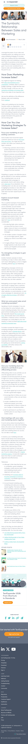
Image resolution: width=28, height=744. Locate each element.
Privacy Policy (4, 730)
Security (18, 730)
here (9, 220)
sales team (7, 184)
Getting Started (5, 681)
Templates (4, 662)
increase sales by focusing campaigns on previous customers (13, 476)
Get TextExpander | (14, 8)
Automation (4, 704)
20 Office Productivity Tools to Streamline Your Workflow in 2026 (16, 558)
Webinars (3, 678)
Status (22, 730)
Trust (3, 732)
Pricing (3, 660)
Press (2, 720)
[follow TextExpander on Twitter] (8, 650)
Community (4, 688)
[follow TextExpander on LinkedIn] (3, 650)
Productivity (4, 697)
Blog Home (4, 694)
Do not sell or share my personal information (12, 738)
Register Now (7, 602)
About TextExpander (6, 710)
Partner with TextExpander (8, 715)
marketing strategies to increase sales (12, 90)
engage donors (17, 331)
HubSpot (7, 100)
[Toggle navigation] (4, 2)
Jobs (2, 717)
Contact (3, 686)
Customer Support (6, 699)
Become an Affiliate (6, 712)
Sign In (3, 670)
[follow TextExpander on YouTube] (14, 650)
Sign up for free (14, 634)
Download (3, 665)
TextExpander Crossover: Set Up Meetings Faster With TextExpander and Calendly (16, 551)
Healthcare (4, 701)
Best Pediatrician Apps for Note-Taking (16, 566)
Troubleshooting (5, 683)
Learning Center (5, 676)
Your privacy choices (21, 734)
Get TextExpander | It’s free (8, 658)
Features (3, 667)
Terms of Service (11, 730)
